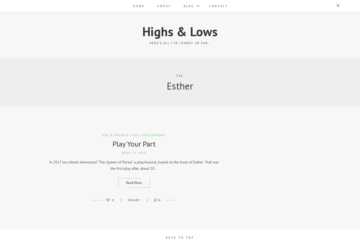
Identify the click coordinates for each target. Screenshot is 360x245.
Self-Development (149, 135)
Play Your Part (134, 144)
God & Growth (115, 135)
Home (139, 6)
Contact (218, 6)
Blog (189, 6)
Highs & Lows (180, 31)
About (164, 6)
